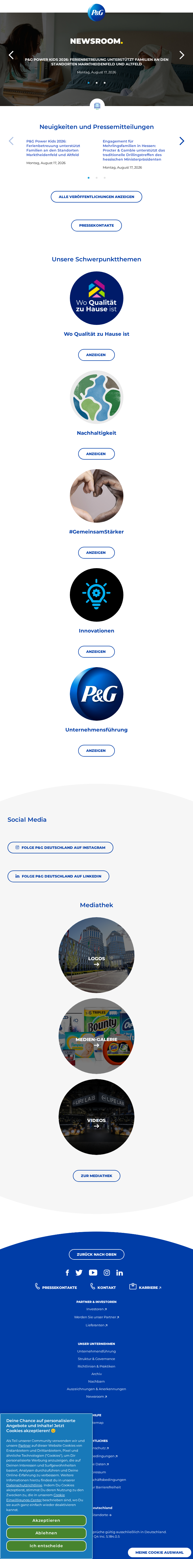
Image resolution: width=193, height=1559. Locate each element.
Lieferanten (95, 1325)
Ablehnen (46, 1533)
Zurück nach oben (96, 1254)
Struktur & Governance (96, 1359)
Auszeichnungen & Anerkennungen (96, 1389)
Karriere (149, 1287)
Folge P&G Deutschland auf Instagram (63, 847)
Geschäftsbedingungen (95, 1456)
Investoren (95, 1309)
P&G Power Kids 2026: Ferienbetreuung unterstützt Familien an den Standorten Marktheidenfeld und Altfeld (96, 61)
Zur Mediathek (96, 1176)
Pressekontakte (96, 225)
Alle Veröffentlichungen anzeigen (96, 196)
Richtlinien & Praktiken (96, 1366)
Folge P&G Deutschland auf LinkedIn (61, 876)
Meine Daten (95, 1464)
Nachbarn (96, 1381)
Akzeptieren (46, 1520)
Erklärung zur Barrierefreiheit (96, 1487)
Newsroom (95, 1396)
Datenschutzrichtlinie (24, 1485)
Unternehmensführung (96, 1351)
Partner (24, 1445)
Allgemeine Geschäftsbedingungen (96, 1480)
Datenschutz (96, 1448)
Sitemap (96, 1423)
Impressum (96, 1472)
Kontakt (107, 1287)
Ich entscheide (46, 1545)
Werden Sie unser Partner (95, 1317)
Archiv (96, 1374)
